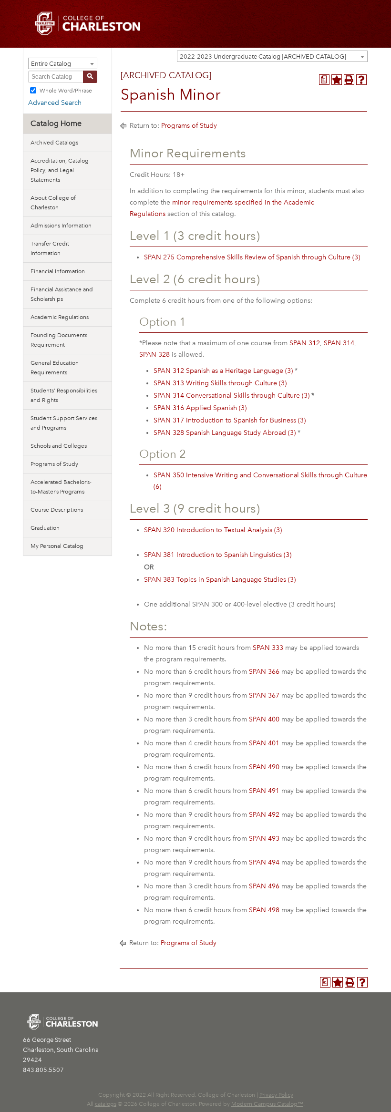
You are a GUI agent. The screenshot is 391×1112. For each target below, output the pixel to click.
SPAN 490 (264, 767)
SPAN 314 (339, 343)
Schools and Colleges (59, 446)
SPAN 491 (264, 791)
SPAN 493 (264, 838)
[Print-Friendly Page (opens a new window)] (349, 79)
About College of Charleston (53, 203)
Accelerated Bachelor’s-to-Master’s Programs (61, 487)
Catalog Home (56, 123)
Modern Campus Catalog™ (267, 1104)
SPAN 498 (264, 910)
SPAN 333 (268, 648)
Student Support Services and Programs (64, 423)
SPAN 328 (154, 354)
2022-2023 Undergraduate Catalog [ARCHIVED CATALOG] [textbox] (263, 56)
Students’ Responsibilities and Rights (64, 395)
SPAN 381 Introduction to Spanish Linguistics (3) (217, 555)
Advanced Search (55, 103)
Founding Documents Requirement (59, 340)
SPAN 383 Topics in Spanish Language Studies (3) (220, 580)
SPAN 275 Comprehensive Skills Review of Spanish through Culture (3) (252, 257)
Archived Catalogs (54, 142)
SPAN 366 (264, 672)
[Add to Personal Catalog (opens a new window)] (336, 79)
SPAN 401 (264, 743)
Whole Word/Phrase (66, 90)
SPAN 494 (264, 862)
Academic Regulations (60, 317)
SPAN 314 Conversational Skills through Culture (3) (231, 395)
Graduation (45, 528)
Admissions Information (61, 225)
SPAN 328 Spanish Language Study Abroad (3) (225, 433)
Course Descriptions (57, 509)
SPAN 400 (264, 719)
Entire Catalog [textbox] (51, 63)
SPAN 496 (264, 886)
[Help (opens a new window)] (361, 79)
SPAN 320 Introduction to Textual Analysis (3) (213, 530)
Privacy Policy (276, 1094)
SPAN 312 (304, 343)
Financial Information (58, 271)
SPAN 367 (264, 695)
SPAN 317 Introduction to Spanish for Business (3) (230, 420)
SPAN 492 (264, 815)
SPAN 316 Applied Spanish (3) (200, 408)
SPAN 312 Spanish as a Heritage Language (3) (223, 371)
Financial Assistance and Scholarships (62, 294)
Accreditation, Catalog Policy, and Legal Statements (60, 170)
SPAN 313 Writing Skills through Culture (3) (220, 383)
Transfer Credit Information (50, 248)
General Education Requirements (55, 368)
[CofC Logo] (87, 23)
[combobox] (272, 56)
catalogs (105, 1104)
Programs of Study (54, 464)
